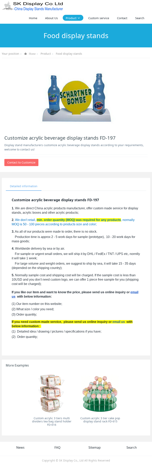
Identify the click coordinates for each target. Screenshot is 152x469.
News (20, 447)
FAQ (57, 447)
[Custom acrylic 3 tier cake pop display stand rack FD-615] (100, 392)
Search (131, 447)
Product (46, 53)
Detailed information (23, 186)
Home (33, 18)
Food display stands (69, 53)
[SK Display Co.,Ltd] (33, 6)
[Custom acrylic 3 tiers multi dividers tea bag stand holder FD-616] (51, 392)
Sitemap (94, 447)
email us (118, 321)
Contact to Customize (21, 162)
